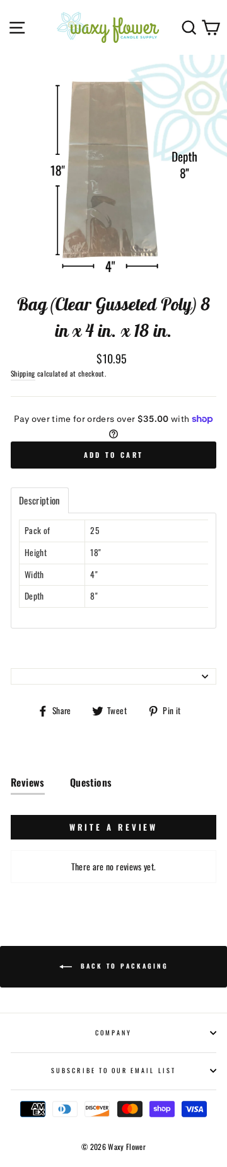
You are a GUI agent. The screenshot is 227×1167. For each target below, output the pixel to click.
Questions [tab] (91, 782)
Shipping (23, 373)
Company (113, 1032)
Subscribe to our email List (113, 1070)
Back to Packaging (122, 966)
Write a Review (113, 827)
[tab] (40, 500)
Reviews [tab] (28, 782)
